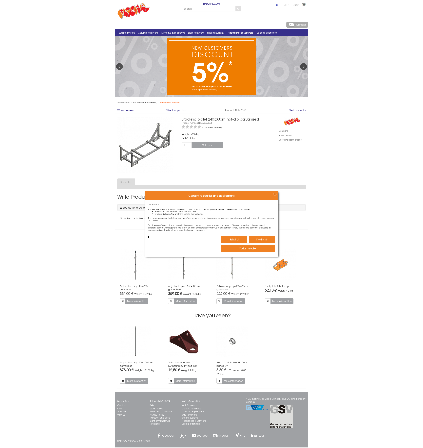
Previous (119, 66)
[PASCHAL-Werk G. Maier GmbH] (292, 121)
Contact (121, 405)
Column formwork (148, 32)
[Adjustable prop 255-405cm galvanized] (187, 265)
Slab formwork (196, 32)
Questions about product (290, 139)
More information (137, 301)
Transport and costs (160, 417)
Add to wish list (285, 135)
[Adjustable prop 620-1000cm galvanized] (139, 341)
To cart (208, 145)
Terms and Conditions (161, 411)
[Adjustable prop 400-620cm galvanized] (235, 265)
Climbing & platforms (173, 32)
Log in (295, 4)
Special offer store (267, 32)
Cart (119, 408)
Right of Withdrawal (160, 420)
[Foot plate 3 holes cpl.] (284, 265)
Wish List (121, 414)
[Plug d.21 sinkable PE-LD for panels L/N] (235, 341)
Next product (296, 110)
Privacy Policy (157, 414)
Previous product (176, 110)
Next (303, 66)
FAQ (152, 405)
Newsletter (155, 423)
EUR (286, 4)
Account (121, 411)
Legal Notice (156, 408)
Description (126, 182)
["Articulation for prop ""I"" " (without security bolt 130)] (187, 341)
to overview (127, 110)
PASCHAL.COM (211, 3)
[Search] (238, 8)
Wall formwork (127, 32)
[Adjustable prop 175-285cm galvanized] (139, 265)
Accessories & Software (240, 32)
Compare (283, 130)
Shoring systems (215, 32)
